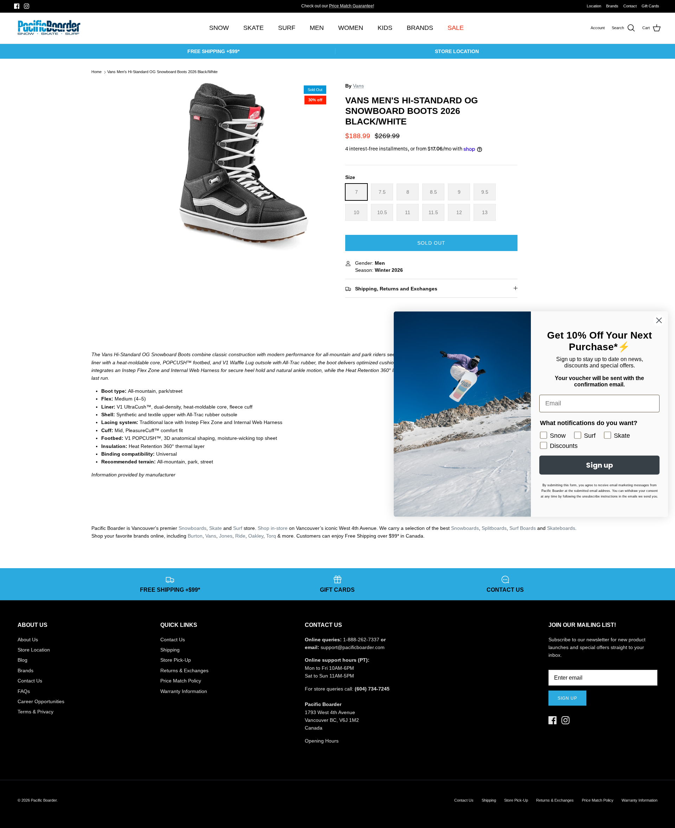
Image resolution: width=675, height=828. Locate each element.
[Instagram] (26, 6)
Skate (215, 528)
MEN (317, 27)
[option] (244, 168)
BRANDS (420, 27)
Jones (225, 536)
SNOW (219, 27)
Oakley (255, 536)
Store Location (34, 650)
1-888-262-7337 (361, 639)
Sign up (567, 698)
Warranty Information (183, 691)
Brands (612, 6)
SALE (456, 27)
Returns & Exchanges (184, 670)
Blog (22, 660)
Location (594, 6)
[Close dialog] (659, 320)
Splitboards (494, 528)
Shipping (170, 650)
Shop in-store (273, 528)
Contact (630, 6)
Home (96, 72)
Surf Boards (522, 528)
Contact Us (30, 680)
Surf (237, 528)
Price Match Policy (180, 680)
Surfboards (360, 6)
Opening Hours (322, 741)
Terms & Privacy (35, 711)
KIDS (385, 27)
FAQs (24, 691)
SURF (286, 27)
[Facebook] (16, 6)
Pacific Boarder (44, 800)
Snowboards (192, 528)
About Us (28, 639)
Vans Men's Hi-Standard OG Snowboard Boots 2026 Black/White (162, 72)
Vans (358, 86)
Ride (240, 536)
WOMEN (350, 27)
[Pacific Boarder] (48, 28)
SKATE (253, 27)
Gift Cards (650, 6)
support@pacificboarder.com (353, 647)
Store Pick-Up (175, 660)
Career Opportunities (41, 701)
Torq (271, 536)
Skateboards (561, 528)
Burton (195, 536)
